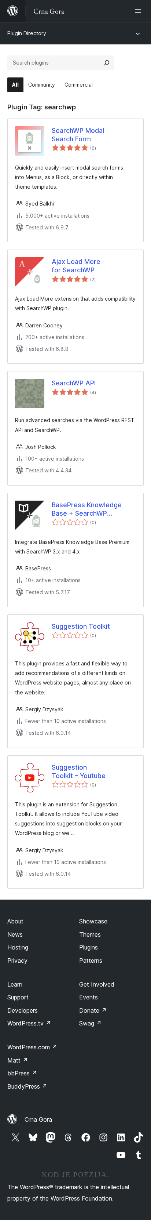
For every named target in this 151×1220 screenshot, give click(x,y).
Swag (90, 1023)
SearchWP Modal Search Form (78, 135)
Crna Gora (38, 1119)
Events (88, 997)
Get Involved (96, 984)
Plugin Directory (26, 33)
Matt (17, 1060)
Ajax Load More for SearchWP (76, 266)
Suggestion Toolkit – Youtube (79, 771)
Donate (93, 1010)
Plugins (88, 947)
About (15, 921)
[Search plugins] (106, 62)
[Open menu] (139, 11)
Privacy (17, 960)
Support (18, 997)
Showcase (93, 921)
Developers (22, 1010)
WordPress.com (32, 1047)
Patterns (90, 960)
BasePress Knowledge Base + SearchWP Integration (87, 509)
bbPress (22, 1073)
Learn (14, 984)
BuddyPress (27, 1086)
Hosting (17, 947)
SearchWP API (74, 383)
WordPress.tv (29, 1023)
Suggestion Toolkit (81, 626)
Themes (90, 934)
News (15, 934)
